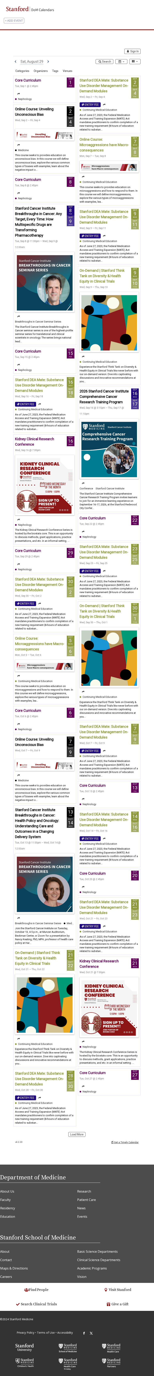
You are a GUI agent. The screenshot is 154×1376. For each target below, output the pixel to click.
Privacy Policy (25, 1332)
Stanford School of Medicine (38, 1238)
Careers (6, 1276)
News (81, 1208)
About (4, 1251)
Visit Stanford (120, 1289)
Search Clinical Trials (39, 1304)
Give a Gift (120, 1304)
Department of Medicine (33, 1177)
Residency (7, 1208)
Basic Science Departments (97, 1251)
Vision (81, 1276)
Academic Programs (92, 1268)
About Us (7, 1191)
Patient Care (86, 1200)
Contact (6, 1260)
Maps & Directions (14, 1268)
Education (7, 1216)
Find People (39, 1289)
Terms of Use (46, 1332)
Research (84, 1191)
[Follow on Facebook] (84, 1333)
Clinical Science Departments (98, 1260)
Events (82, 1216)
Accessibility (65, 1332)
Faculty (5, 1200)
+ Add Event (14, 20)
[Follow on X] (91, 1333)
